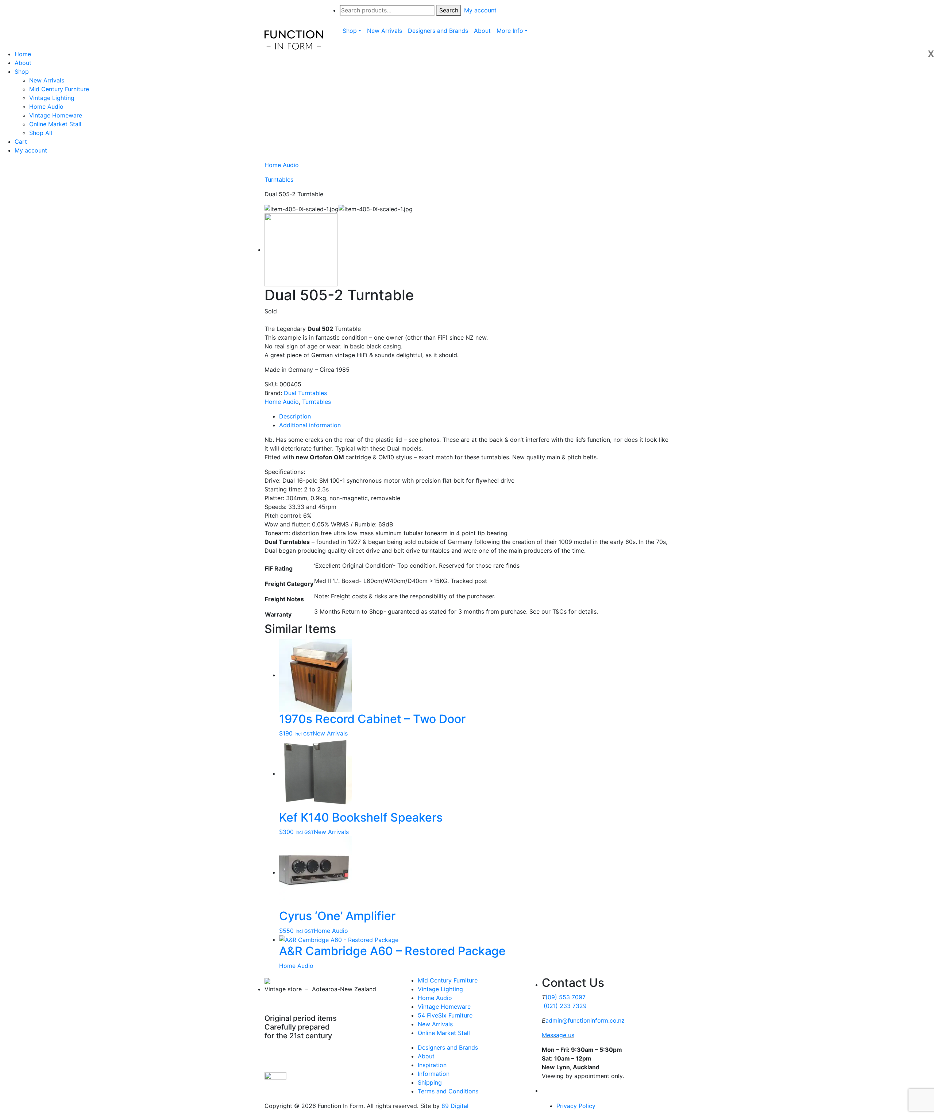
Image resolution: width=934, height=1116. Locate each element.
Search (448, 10)
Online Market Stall (55, 124)
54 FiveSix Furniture (445, 1015)
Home (23, 54)
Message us (558, 1035)
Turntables (279, 179)
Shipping (430, 1082)
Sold (271, 311)
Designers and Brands (448, 1047)
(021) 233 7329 (565, 1005)
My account (31, 150)
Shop (22, 71)
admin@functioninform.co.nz (585, 1020)
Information (433, 1073)
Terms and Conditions (448, 1091)
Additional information (310, 425)
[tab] (474, 416)
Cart (21, 141)
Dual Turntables (305, 393)
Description (295, 416)
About (23, 62)
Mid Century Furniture (59, 89)
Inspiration (432, 1065)
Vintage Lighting (51, 97)
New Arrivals (46, 80)
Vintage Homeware (55, 115)
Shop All (40, 132)
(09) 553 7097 (565, 997)
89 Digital (454, 1105)
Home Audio (46, 106)
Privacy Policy (575, 1105)
